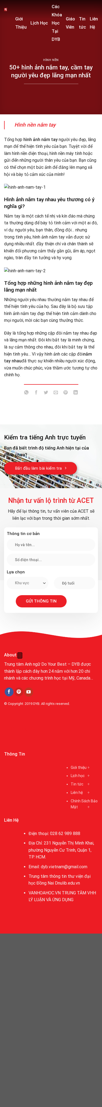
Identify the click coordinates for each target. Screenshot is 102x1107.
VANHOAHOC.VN (45, 892)
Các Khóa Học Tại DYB (57, 23)
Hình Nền (50, 60)
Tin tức (82, 23)
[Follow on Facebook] (9, 692)
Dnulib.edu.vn (67, 883)
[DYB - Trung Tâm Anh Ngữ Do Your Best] (5, 9)
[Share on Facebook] (36, 393)
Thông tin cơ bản (23, 533)
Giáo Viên (70, 23)
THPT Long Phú (20, 728)
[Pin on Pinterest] (65, 393)
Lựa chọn (16, 572)
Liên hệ (77, 792)
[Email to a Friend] (55, 393)
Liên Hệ (94, 23)
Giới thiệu (78, 767)
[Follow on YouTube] (28, 692)
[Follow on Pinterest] (18, 692)
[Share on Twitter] (46, 393)
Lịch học (78, 775)
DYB (36, 704)
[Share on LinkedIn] (75, 393)
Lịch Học (39, 23)
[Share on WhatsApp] (26, 393)
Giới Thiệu (21, 23)
